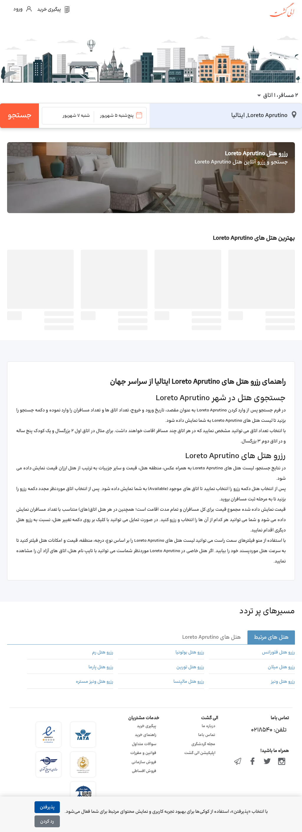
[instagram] (282, 762)
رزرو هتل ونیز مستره (94, 682)
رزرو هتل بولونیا (189, 652)
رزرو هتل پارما (100, 667)
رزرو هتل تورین (190, 667)
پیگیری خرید (146, 726)
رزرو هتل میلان (281, 667)
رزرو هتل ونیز (283, 682)
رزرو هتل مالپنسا (188, 682)
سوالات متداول (144, 744)
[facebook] (252, 762)
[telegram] (238, 762)
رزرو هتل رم (102, 652)
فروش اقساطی (144, 771)
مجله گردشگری (203, 744)
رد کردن (47, 821)
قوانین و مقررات (143, 753)
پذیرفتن (47, 807)
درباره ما (208, 726)
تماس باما (206, 735)
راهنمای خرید (145, 735)
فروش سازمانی (144, 762)
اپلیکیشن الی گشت (199, 753)
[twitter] (267, 762)
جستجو (20, 115)
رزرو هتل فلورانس (278, 652)
